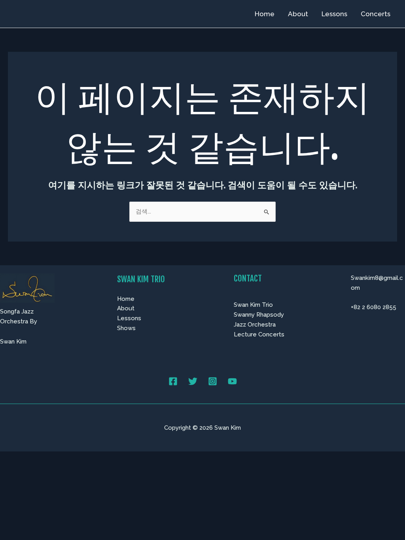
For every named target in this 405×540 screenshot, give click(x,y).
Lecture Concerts (259, 334)
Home (264, 14)
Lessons (334, 14)
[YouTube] (232, 381)
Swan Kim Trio (253, 304)
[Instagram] (212, 381)
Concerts (375, 14)
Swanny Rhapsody (259, 314)
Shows (126, 328)
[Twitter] (192, 381)
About (298, 14)
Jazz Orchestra (255, 324)
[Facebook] (173, 381)
